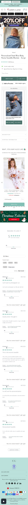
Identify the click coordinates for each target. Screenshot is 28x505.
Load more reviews (14, 450)
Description (6, 134)
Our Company (4, 475)
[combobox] (19, 271)
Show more (11, 267)
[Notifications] (24, 10)
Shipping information (9, 139)
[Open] (3, 501)
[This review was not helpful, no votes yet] (23, 305)
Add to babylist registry (20, 83)
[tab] (6, 2)
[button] (14, 28)
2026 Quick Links (5, 472)
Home (13, 52)
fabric (16, 262)
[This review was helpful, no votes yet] (21, 305)
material (10, 262)
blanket (5, 267)
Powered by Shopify (14, 503)
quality (4, 262)
